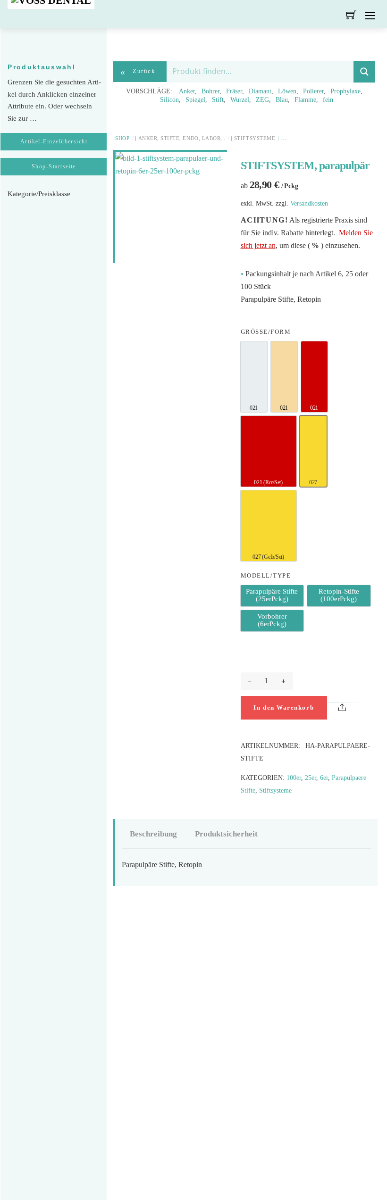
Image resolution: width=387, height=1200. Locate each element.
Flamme (305, 99)
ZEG (262, 99)
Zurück (137, 72)
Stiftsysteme (254, 138)
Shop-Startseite (54, 166)
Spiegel (195, 99)
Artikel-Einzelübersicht (54, 141)
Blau (282, 99)
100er (293, 777)
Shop (122, 138)
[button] (364, 709)
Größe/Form (266, 332)
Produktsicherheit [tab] (226, 833)
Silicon (169, 99)
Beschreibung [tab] (153, 833)
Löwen (287, 91)
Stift (218, 99)
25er (310, 777)
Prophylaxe (345, 91)
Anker (187, 91)
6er (324, 777)
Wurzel (239, 99)
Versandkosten (309, 203)
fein (328, 99)
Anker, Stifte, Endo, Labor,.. (182, 138)
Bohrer (210, 91)
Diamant (260, 91)
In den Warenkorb (283, 707)
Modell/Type (266, 575)
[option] (254, 376)
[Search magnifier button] (364, 72)
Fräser (234, 91)
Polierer (313, 91)
